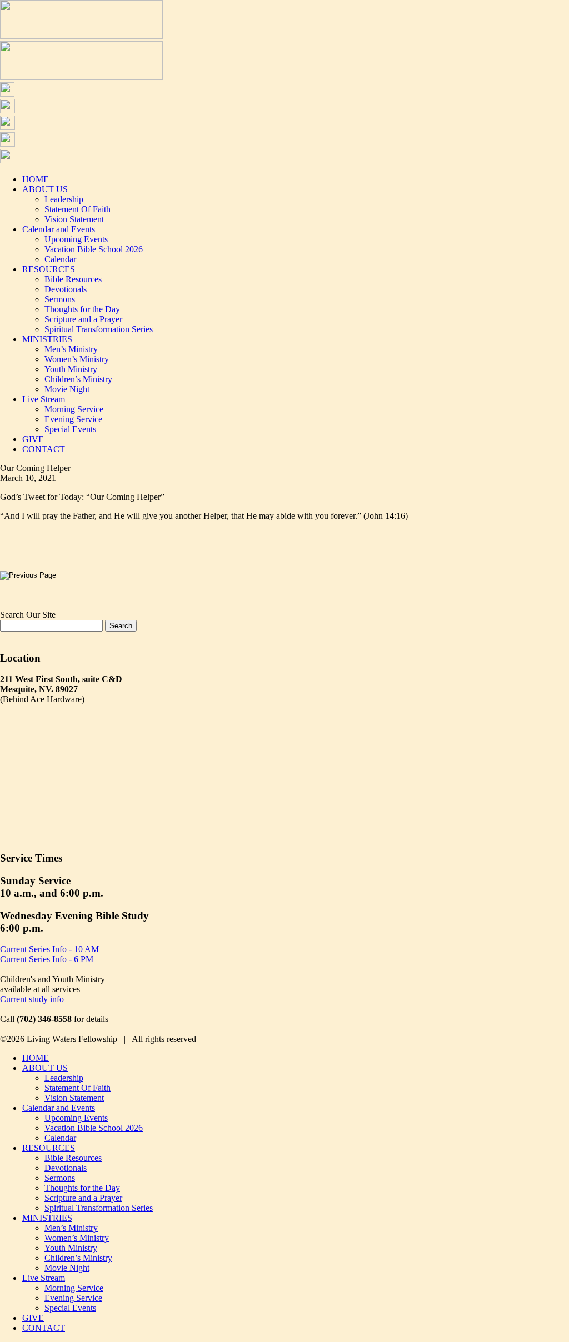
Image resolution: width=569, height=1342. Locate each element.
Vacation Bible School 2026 (93, 249)
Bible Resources (73, 279)
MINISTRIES (47, 339)
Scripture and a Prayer (83, 319)
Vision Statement (74, 219)
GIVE (33, 439)
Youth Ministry (70, 369)
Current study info (32, 999)
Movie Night (66, 389)
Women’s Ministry (76, 359)
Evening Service (73, 419)
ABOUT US (45, 189)
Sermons (59, 299)
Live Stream (43, 399)
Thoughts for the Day (82, 309)
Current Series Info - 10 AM (49, 949)
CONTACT (43, 449)
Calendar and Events (58, 229)
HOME (35, 179)
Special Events (70, 429)
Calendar (60, 259)
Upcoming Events (76, 239)
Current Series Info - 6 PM (46, 959)
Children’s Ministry (78, 379)
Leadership (63, 199)
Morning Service (73, 409)
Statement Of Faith (77, 209)
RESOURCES (48, 269)
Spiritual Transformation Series (98, 329)
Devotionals (65, 289)
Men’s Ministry (71, 349)
